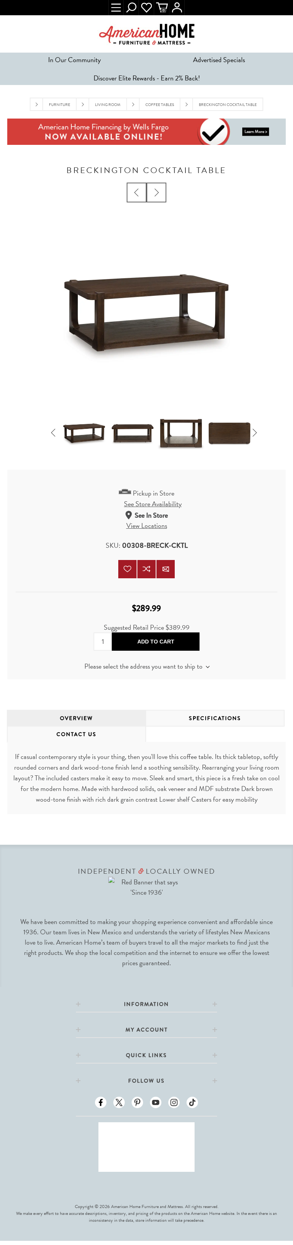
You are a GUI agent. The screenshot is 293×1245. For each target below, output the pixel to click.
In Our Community (74, 60)
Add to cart (155, 642)
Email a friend (165, 569)
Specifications (215, 718)
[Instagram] (174, 1102)
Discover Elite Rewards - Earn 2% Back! (146, 78)
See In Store (151, 515)
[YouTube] (155, 1102)
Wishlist (146, 7)
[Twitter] (119, 1102)
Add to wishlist (127, 569)
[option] (84, 433)
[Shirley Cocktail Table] (136, 192)
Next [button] (256, 433)
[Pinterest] (137, 1102)
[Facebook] (100, 1102)
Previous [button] (55, 433)
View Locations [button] (146, 525)
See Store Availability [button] (153, 504)
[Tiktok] (192, 1102)
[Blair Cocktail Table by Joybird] (156, 192)
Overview (76, 718)
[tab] (76, 718)
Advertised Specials (219, 60)
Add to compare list (146, 569)
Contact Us (76, 734)
